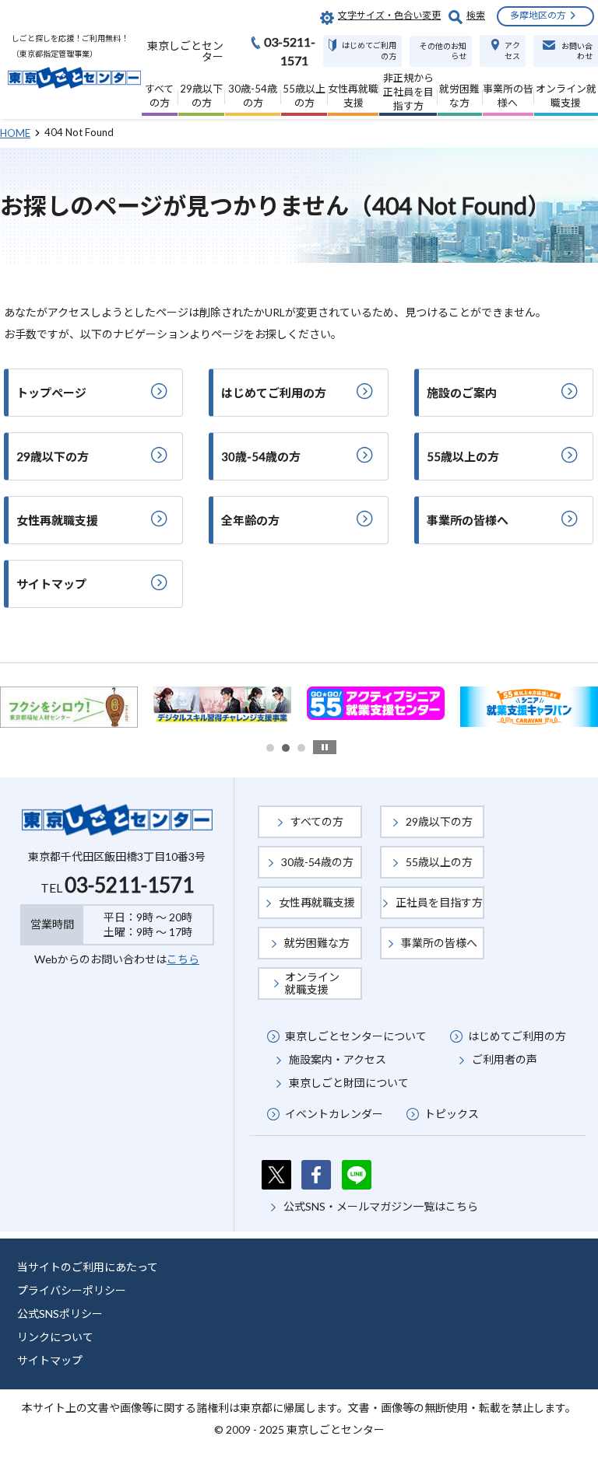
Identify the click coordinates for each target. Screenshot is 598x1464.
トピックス (451, 1113)
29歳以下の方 (439, 821)
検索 (475, 15)
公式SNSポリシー (60, 1313)
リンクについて (55, 1336)
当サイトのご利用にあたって (87, 1267)
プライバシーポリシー (71, 1290)
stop (324, 747)
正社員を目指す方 (439, 902)
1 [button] (270, 748)
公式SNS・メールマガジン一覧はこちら (380, 1206)
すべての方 (316, 821)
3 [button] (301, 748)
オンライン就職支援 (312, 983)
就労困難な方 (317, 942)
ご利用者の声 (504, 1059)
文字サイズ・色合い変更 (389, 15)
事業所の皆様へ (439, 942)
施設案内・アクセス (337, 1059)
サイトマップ (50, 1360)
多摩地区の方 (538, 15)
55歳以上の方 (439, 861)
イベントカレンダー (334, 1113)
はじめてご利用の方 (517, 1036)
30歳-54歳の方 (317, 861)
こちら (183, 959)
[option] (139, 704)
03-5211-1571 (129, 884)
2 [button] (286, 748)
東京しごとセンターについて (356, 1036)
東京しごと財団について (349, 1082)
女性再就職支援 (317, 902)
